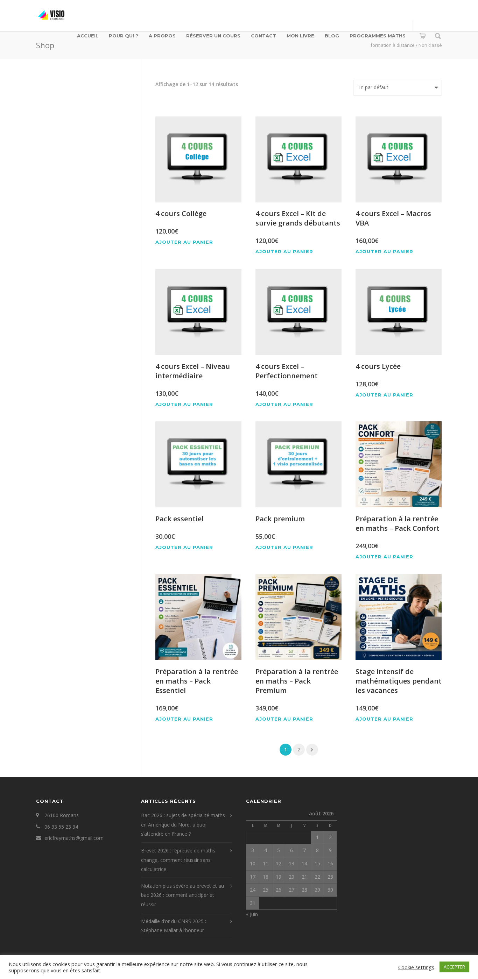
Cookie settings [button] (416, 967)
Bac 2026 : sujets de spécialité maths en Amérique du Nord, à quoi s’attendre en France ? (183, 824)
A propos (162, 35)
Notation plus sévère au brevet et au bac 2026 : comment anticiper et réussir (182, 895)
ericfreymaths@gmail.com (74, 838)
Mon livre (300, 35)
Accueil (87, 35)
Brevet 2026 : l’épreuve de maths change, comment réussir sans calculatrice (178, 859)
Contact (263, 35)
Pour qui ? (123, 35)
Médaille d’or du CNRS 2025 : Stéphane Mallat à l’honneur (173, 926)
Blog (332, 35)
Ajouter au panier (184, 242)
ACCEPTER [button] (454, 967)
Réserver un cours (213, 35)
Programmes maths (378, 35)
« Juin (252, 914)
